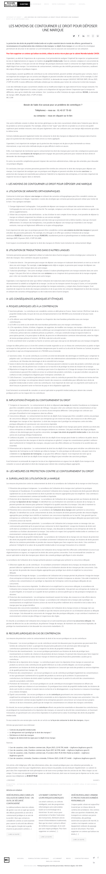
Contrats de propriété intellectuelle (23, 730)
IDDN (80, 866)
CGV (77, 866)
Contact (72, 4)
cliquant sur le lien (64, 116)
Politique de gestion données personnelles (50, 866)
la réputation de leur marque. (27, 502)
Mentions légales (69, 866)
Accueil (82, 4)
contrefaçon (55, 694)
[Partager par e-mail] (88, 36)
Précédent (11, 780)
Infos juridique (59, 4)
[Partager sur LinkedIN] (83, 36)
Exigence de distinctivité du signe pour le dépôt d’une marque (33, 738)
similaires (48, 273)
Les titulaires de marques (29, 154)
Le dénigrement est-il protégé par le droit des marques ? (30, 732)
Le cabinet (57, 858)
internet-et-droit (13, 17)
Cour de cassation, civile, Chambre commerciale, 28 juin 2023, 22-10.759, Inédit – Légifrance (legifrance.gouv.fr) (51, 747)
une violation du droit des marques (77, 230)
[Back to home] (17, 4)
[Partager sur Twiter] (74, 36)
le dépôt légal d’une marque (84, 784)
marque (9, 785)
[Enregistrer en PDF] (93, 36)
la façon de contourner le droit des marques (67, 720)
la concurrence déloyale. (82, 621)
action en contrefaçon (27, 784)
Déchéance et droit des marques (22, 735)
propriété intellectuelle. (54, 61)
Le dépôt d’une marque (63, 46)
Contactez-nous (82, 858)
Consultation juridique (31, 4)
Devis (46, 4)
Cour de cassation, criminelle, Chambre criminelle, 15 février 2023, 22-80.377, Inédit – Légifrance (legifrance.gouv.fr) (53, 758)
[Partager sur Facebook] (79, 36)
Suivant (96, 780)
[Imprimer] (98, 36)
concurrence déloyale (48, 784)
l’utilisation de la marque (62, 510)
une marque (35, 196)
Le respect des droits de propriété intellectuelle (68, 432)
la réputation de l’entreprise (31, 454)
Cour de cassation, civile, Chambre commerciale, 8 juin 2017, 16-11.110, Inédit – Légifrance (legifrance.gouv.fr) (49, 750)
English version (53, 861)
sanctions (85, 171)
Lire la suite (14, 834)
